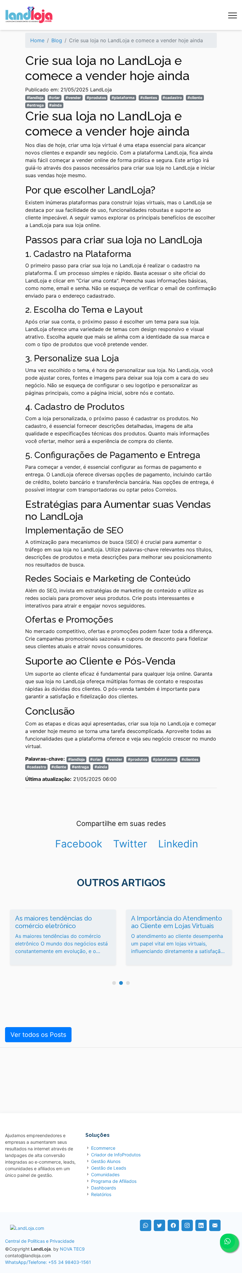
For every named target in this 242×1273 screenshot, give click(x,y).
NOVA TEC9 (72, 1249)
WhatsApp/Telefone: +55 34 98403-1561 (48, 1262)
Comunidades (105, 1174)
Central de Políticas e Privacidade (39, 1241)
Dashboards (103, 1187)
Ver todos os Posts (38, 1034)
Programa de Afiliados (113, 1181)
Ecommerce (103, 1148)
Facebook (78, 844)
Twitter (130, 844)
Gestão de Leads (108, 1168)
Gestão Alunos (105, 1161)
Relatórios (101, 1194)
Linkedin (178, 844)
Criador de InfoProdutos (116, 1154)
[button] (114, 983)
